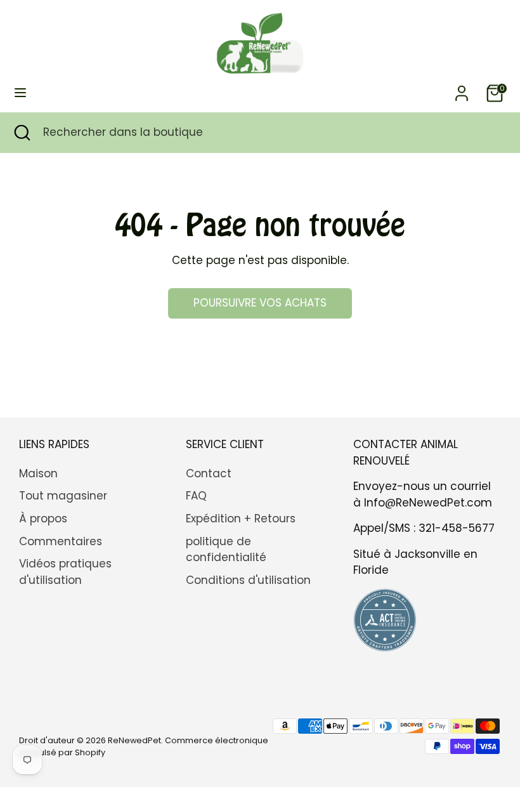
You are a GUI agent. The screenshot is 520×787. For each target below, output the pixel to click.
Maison (38, 473)
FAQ (196, 495)
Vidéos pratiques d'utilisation (65, 572)
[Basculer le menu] (20, 93)
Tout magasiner (63, 495)
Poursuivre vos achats (260, 302)
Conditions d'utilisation (248, 580)
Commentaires (60, 541)
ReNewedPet (134, 740)
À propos (43, 518)
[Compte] (461, 88)
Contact (208, 473)
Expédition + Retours (241, 518)
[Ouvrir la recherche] (22, 133)
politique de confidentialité (226, 549)
